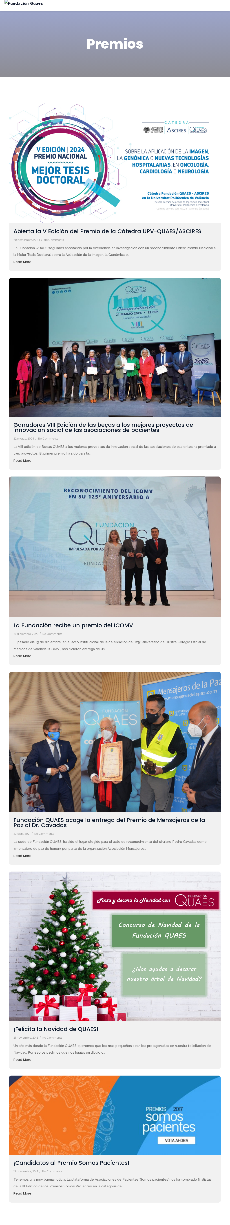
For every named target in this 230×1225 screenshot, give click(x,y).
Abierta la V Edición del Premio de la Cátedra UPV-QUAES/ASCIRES (107, 231)
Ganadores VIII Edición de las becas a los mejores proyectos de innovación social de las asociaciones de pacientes (103, 427)
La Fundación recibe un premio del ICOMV (73, 625)
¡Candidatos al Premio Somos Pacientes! (71, 1162)
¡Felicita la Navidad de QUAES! (55, 1029)
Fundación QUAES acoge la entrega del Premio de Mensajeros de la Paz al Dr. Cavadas (109, 822)
